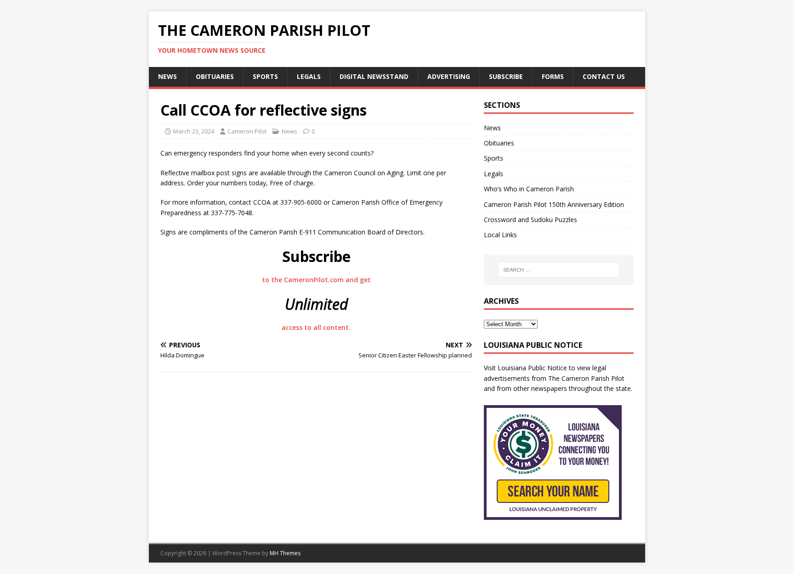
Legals (309, 76)
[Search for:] (558, 270)
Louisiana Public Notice (532, 367)
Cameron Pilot (247, 131)
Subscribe (506, 76)
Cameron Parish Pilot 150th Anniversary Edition (554, 204)
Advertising (448, 76)
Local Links (500, 234)
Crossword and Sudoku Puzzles (530, 219)
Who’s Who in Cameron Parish (529, 188)
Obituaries (215, 76)
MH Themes (285, 553)
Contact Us (604, 76)
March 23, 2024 (193, 131)
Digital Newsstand (374, 76)
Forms (553, 76)
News (167, 76)
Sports (265, 76)
